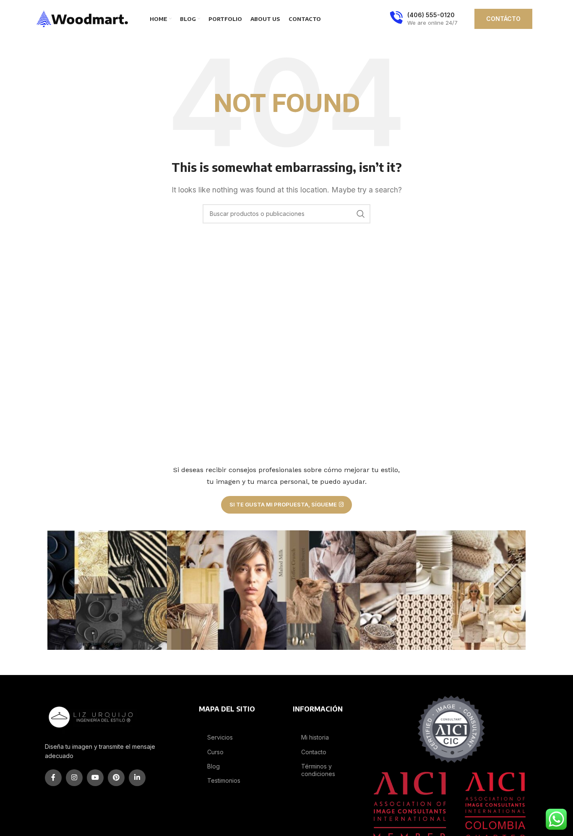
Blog (213, 766)
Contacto (313, 752)
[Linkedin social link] (137, 777)
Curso (215, 752)
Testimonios (223, 780)
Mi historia (315, 737)
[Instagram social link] (74, 777)
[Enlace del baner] (107, 590)
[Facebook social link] (53, 777)
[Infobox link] (424, 18)
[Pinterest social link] (116, 777)
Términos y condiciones (318, 770)
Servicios (220, 737)
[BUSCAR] (360, 213)
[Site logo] (82, 18)
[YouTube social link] (95, 777)
